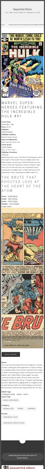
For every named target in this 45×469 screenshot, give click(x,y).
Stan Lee (5, 155)
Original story (8, 409)
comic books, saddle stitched (13, 423)
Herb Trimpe (7, 147)
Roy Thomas (12, 199)
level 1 (26, 394)
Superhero (31, 409)
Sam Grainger (14, 204)
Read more (12, 355)
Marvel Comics (7, 132)
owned (19, 394)
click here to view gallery (16, 345)
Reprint (20, 409)
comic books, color (10, 417)
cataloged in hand (8, 394)
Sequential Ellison (22, 9)
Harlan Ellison (12, 196)
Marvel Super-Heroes (10, 400)
